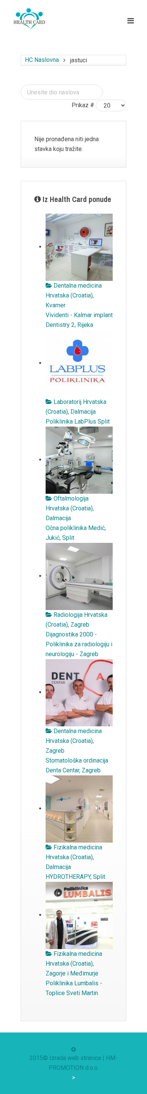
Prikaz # (83, 105)
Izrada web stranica (75, 1058)
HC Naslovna (42, 59)
